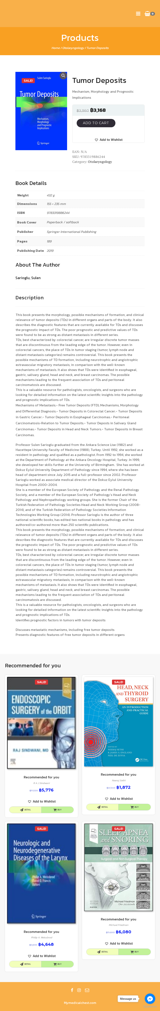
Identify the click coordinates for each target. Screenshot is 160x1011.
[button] (108, 140)
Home (55, 47)
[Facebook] (72, 990)
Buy (60, 809)
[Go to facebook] (150, 999)
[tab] (29, 298)
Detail (27, 809)
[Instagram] (79, 990)
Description (29, 297)
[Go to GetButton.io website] (150, 1006)
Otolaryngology (73, 47)
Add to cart (96, 123)
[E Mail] (87, 990)
